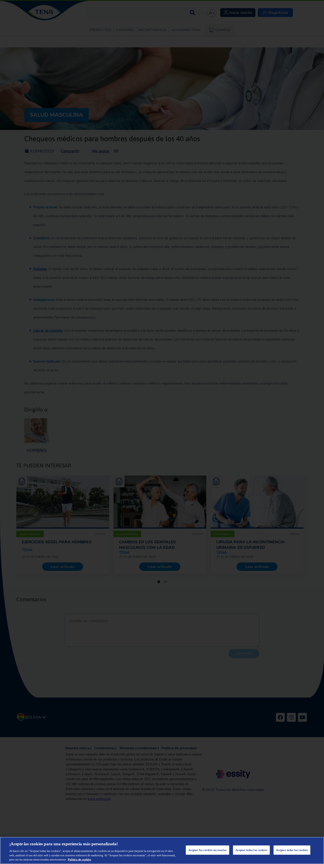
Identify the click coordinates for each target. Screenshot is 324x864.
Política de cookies (79, 859)
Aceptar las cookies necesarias (207, 850)
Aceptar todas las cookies (251, 850)
